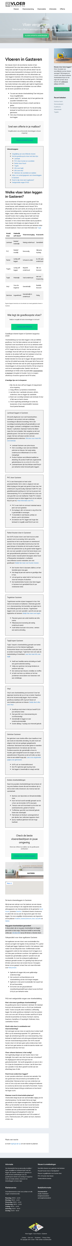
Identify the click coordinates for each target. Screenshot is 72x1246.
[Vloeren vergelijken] (15, 4)
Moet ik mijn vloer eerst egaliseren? (23, 180)
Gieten (7, 921)
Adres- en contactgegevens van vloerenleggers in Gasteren (27, 176)
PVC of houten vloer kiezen (45, 1176)
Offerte (62, 9)
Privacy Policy (46, 1238)
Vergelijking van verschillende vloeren (23, 154)
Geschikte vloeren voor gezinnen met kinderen (51, 1168)
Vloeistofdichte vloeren (44, 1178)
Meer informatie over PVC (25, 500)
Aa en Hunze (37, 1234)
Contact (24, 1238)
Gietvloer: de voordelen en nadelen (25, 173)
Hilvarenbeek (57, 109)
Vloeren (16, 9)
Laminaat (17, 158)
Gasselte (38, 918)
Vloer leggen (28, 1234)
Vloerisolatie (41, 9)
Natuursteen (12, 967)
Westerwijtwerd (58, 104)
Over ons (30, 1238)
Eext (33, 918)
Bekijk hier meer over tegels (31, 613)
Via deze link (16, 933)
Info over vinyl (18, 170)
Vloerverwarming (28, 9)
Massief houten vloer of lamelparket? (48, 1171)
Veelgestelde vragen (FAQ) (20, 182)
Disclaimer (38, 1238)
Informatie (52, 9)
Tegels (16, 166)
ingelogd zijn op (16, 1143)
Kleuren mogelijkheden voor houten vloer (50, 1173)
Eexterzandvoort (26, 918)
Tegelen (56, 112)
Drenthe (18, 911)
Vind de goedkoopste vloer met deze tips (25, 156)
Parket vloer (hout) (20, 163)
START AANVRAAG (62, 89)
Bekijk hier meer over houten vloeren (27, 563)
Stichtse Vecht (58, 101)
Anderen (17, 918)
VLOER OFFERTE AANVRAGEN (36, 35)
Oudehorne (57, 107)
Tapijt (39, 228)
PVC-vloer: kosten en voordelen (24, 161)
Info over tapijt (18, 168)
